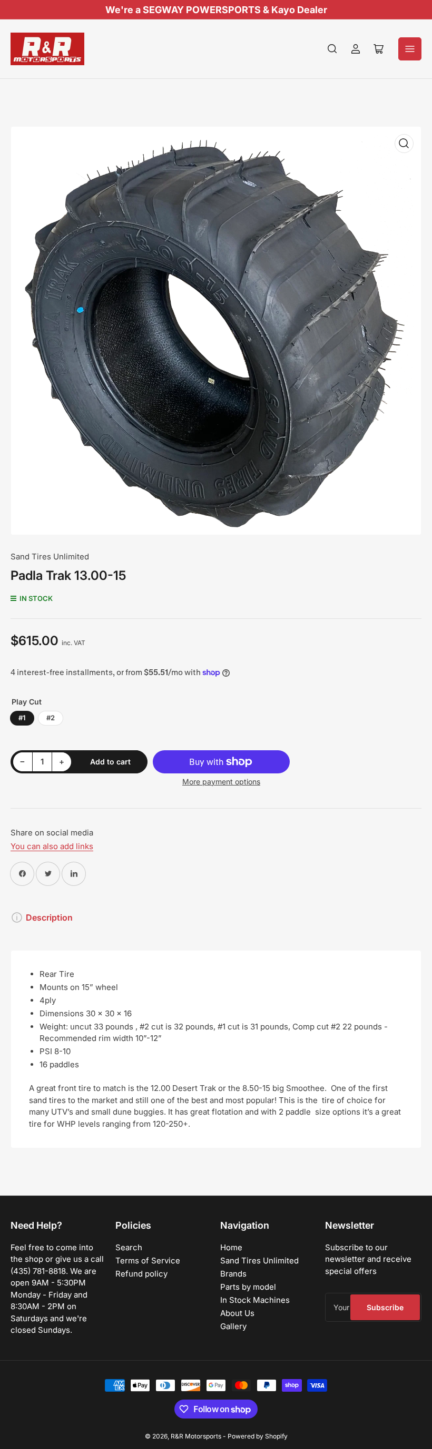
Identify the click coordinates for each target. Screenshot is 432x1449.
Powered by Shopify (258, 1436)
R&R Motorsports (196, 1436)
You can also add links (52, 846)
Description (49, 917)
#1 (22, 717)
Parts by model (248, 1287)
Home (231, 1247)
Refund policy (141, 1274)
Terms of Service (147, 1261)
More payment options (221, 781)
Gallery (233, 1326)
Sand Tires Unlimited (50, 557)
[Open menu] (409, 48)
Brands (233, 1274)
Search (128, 1247)
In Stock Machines (255, 1300)
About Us (237, 1313)
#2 (50, 717)
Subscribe (385, 1307)
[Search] (332, 48)
